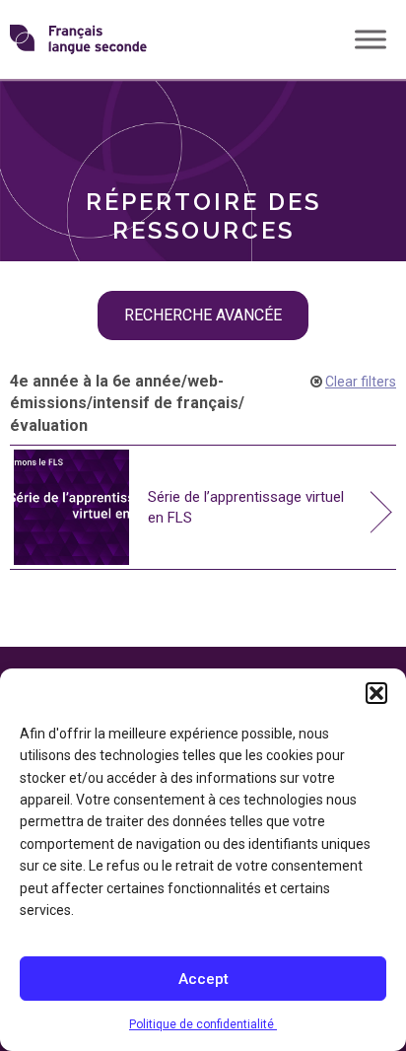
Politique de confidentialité (203, 1024)
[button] (376, 693)
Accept (203, 979)
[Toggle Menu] (370, 39)
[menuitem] (203, 113)
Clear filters (360, 381)
